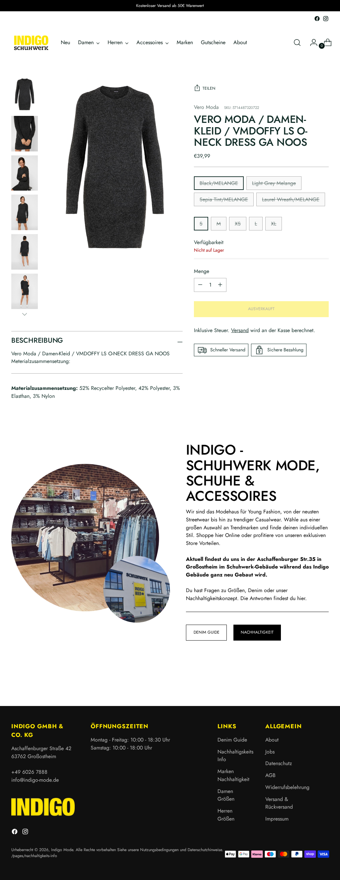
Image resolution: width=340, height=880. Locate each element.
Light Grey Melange (274, 183)
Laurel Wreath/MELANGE (290, 199)
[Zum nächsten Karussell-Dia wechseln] (323, 683)
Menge (201, 271)
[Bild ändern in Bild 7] (24, 173)
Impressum (277, 819)
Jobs (270, 751)
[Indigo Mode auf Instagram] (326, 19)
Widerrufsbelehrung (287, 787)
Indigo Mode (62, 850)
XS (238, 223)
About (272, 740)
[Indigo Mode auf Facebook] (317, 19)
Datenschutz (278, 763)
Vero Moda (206, 107)
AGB (270, 775)
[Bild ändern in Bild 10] (24, 212)
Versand (240, 330)
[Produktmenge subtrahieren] (220, 285)
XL (273, 223)
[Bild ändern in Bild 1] (24, 94)
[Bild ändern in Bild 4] (24, 133)
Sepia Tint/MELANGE (224, 199)
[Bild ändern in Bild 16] (24, 291)
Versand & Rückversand (279, 803)
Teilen (209, 88)
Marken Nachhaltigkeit (233, 775)
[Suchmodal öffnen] (297, 42)
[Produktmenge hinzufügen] (200, 285)
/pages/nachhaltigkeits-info (34, 856)
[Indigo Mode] (31, 42)
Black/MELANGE (219, 183)
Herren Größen (225, 815)
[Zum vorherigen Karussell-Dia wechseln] (307, 683)
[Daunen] (24, 314)
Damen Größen (225, 795)
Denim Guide (232, 740)
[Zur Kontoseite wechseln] (311, 42)
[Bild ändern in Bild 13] (24, 252)
